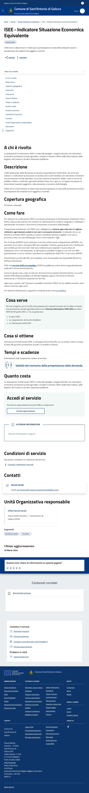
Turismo (48, 714)
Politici (6, 701)
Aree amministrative (11, 691)
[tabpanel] (44, 601)
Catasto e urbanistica (32, 694)
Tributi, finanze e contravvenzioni (51, 696)
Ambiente (28, 691)
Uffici (6, 694)
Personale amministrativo (13, 704)
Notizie (69, 694)
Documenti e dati (10, 708)
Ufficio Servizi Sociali (17, 510)
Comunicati (70, 687)
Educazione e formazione (33, 701)
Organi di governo (10, 687)
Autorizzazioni (50, 711)
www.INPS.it (60, 290)
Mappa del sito (9, 787)
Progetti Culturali (72, 715)
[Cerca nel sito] (82, 10)
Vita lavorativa (51, 701)
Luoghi (69, 708)
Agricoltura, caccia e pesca (34, 687)
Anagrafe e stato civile (53, 704)
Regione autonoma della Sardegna (15, 3)
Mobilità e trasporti (31, 714)
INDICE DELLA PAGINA (11, 71)
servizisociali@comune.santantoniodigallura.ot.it (38, 490)
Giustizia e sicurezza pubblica (32, 706)
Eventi (69, 712)
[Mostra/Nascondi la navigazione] (2, 10)
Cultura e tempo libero (32, 698)
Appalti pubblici (51, 707)
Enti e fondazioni (10, 698)
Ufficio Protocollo (10, 762)
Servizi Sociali (17, 485)
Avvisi (69, 691)
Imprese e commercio (32, 711)
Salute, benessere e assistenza (52, 689)
